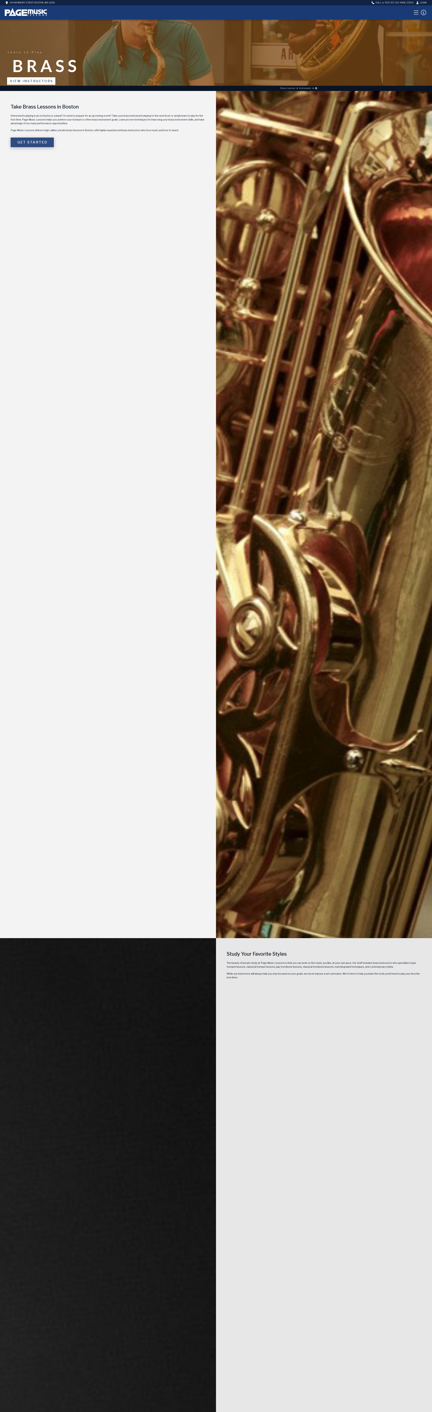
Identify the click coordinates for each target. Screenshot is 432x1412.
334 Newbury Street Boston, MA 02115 (32, 2)
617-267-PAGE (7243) (402, 2)
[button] (416, 12)
